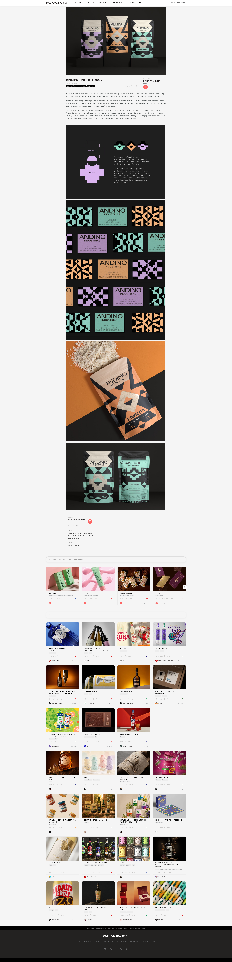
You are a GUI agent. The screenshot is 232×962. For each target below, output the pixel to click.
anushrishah (125, 876)
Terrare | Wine (55, 863)
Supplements (90, 86)
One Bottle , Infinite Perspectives (57, 649)
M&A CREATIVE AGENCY (57, 703)
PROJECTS (77, 2)
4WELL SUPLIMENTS (162, 777)
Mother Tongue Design (128, 919)
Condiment (122, 865)
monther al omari (55, 660)
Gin (54, 653)
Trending (97, 941)
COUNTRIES (102, 2)
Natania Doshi (161, 876)
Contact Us (88, 941)
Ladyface (52, 593)
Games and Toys (159, 822)
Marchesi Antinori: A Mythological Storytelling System (166, 865)
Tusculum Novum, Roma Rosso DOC (96, 908)
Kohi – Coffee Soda (163, 907)
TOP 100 (106, 941)
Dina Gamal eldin (91, 831)
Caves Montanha (126, 691)
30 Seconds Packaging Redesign (168, 820)
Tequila (161, 651)
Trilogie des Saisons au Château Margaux (133, 778)
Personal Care (70, 595)
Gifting (92, 736)
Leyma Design (55, 831)
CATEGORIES (90, 2)
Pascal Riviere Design (127, 746)
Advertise (124, 941)
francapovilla (90, 919)
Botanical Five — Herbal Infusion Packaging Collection (133, 821)
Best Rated (69, 86)
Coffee (163, 910)
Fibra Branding (151, 81)
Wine (90, 653)
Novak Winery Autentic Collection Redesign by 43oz (96, 649)
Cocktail (55, 738)
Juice (96, 865)
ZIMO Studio (54, 789)
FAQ (153, 941)
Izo (50, 907)
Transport (164, 695)
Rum (126, 651)
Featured (115, 941)
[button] (168, 3)
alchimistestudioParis (92, 789)
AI (120, 781)
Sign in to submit (140, 928)
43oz (88, 660)
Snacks (131, 595)
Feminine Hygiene (61, 595)
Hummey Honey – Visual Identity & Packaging (62, 821)
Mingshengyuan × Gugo (93, 734)
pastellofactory (90, 703)
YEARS (132, 2)
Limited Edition (168, 869)
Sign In (173, 2)
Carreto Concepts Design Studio (165, 660)
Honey (50, 781)
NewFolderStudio (55, 919)
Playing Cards (175, 869)
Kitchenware (129, 912)
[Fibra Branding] (145, 87)
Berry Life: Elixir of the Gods (96, 863)
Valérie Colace (126, 789)
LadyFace (88, 593)
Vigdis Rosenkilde (127, 593)
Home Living (122, 912)
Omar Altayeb (161, 703)
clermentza (160, 831)
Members (146, 941)
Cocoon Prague (55, 746)
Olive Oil (86, 822)
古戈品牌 (89, 746)
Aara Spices (125, 863)
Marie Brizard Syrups (129, 734)
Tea (96, 736)
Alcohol (50, 653)
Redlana (53, 876)
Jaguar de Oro (161, 648)
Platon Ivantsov (161, 789)
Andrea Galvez (87, 533)
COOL (86, 777)
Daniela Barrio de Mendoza (86, 536)
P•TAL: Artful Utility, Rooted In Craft (132, 908)
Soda (56, 910)
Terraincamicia (90, 691)
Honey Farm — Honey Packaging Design (62, 778)
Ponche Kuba (125, 648)
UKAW (157, 593)
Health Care (82, 86)
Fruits (92, 865)
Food (75, 86)
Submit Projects (181, 2)
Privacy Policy (134, 941)
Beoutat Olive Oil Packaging (95, 820)
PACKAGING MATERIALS (118, 2)
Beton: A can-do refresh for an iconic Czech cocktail (62, 735)
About (79, 941)
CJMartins (160, 919)
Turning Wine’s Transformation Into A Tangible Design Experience (63, 692)
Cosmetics (95, 595)
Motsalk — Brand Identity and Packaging (167, 692)
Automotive (158, 695)
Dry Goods (128, 865)
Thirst (124, 660)
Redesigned (100, 865)
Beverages (87, 736)
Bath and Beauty (52, 595)
